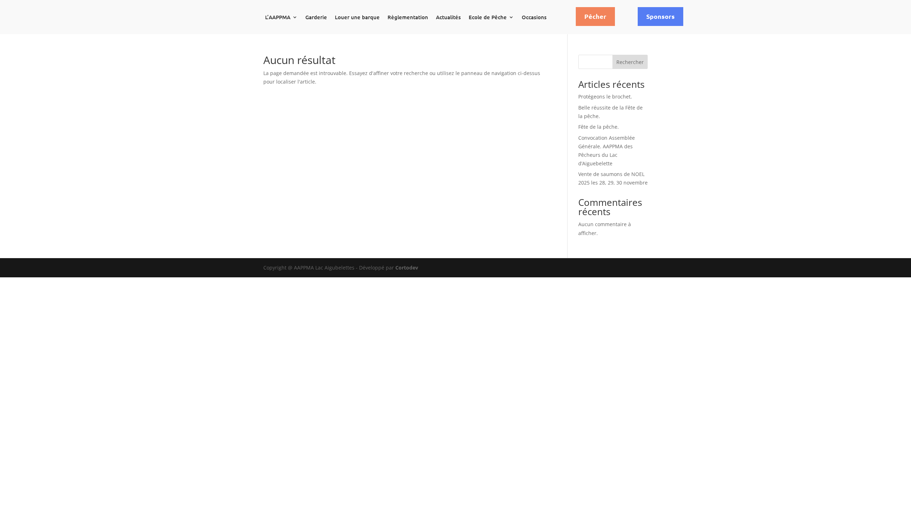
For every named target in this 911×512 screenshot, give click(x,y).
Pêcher (595, 16)
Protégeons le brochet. (605, 96)
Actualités (448, 17)
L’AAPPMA (277, 17)
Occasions (534, 17)
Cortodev (406, 267)
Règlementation (408, 17)
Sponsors (660, 16)
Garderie (316, 17)
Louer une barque (357, 17)
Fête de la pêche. (598, 126)
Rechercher (630, 62)
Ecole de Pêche (488, 17)
